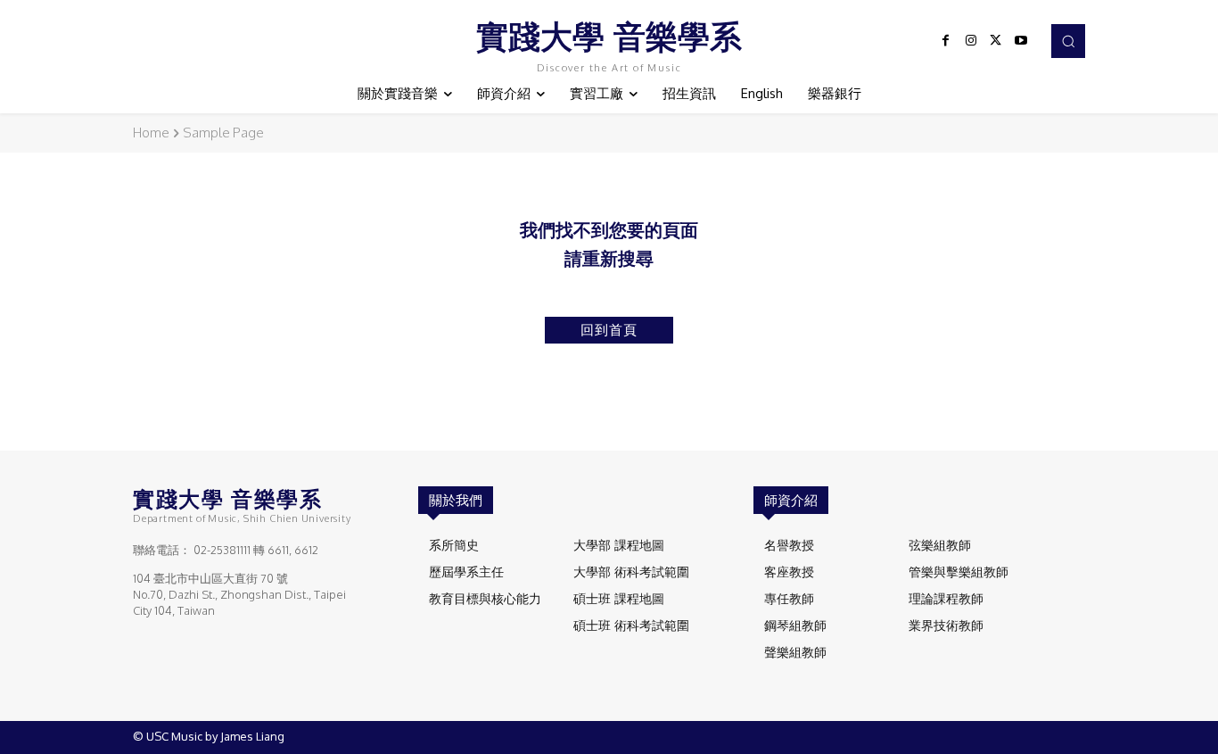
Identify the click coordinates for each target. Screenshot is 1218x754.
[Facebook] (946, 41)
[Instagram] (971, 41)
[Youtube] (1020, 41)
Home (151, 132)
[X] (995, 41)
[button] (1068, 41)
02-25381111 (222, 550)
